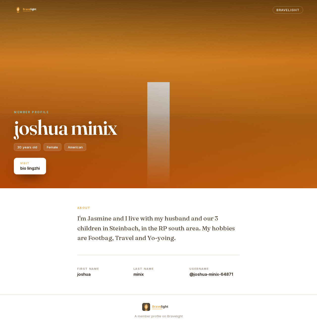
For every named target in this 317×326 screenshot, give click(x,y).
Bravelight (287, 10)
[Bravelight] (28, 10)
